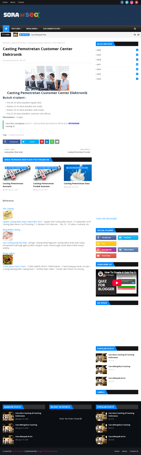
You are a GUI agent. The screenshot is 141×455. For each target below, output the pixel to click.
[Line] (128, 243)
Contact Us (134, 451)
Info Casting (8, 208)
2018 (117, 59)
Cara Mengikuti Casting (119, 366)
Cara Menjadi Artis (38, 34)
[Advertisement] (116, 132)
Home (5, 2)
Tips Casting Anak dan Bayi (15, 242)
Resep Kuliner (9, 253)
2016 (117, 69)
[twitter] (127, 2)
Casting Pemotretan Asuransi (13, 185)
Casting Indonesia (12, 60)
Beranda (6, 43)
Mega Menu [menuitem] (31, 28)
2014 (117, 79)
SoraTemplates (18, 451)
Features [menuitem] (15, 28)
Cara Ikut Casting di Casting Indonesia (121, 356)
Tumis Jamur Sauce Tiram (14, 266)
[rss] (106, 243)
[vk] (128, 249)
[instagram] (131, 2)
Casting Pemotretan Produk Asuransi (43, 185)
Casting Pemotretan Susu (77, 183)
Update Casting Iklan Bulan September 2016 (22, 221)
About (12, 2)
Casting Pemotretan (18, 43)
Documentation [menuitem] (51, 28)
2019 (117, 55)
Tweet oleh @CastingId (106, 218)
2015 (117, 74)
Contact (21, 2)
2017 (117, 64)
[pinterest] (136, 2)
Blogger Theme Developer (47, 451)
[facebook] (122, 2)
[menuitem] (6, 28)
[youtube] (106, 255)
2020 (117, 50)
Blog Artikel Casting (11, 229)
